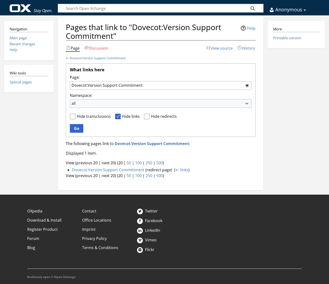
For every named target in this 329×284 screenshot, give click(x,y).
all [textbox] (74, 103)
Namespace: (81, 95)
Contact (89, 211)
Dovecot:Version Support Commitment (98, 58)
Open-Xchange (31, 6)
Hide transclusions (94, 116)
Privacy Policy (94, 238)
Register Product (42, 229)
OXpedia (34, 211)
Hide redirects (164, 116)
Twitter (151, 211)
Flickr (149, 249)
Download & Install (44, 220)
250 (149, 162)
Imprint (89, 229)
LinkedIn (152, 230)
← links (181, 169)
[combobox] (160, 85)
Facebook (153, 220)
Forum (33, 238)
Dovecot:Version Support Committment (108, 169)
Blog (31, 247)
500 (159, 162)
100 (138, 162)
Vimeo (150, 240)
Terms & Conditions (100, 247)
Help (251, 28)
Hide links (131, 116)
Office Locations (96, 220)
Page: (75, 77)
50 (129, 162)
